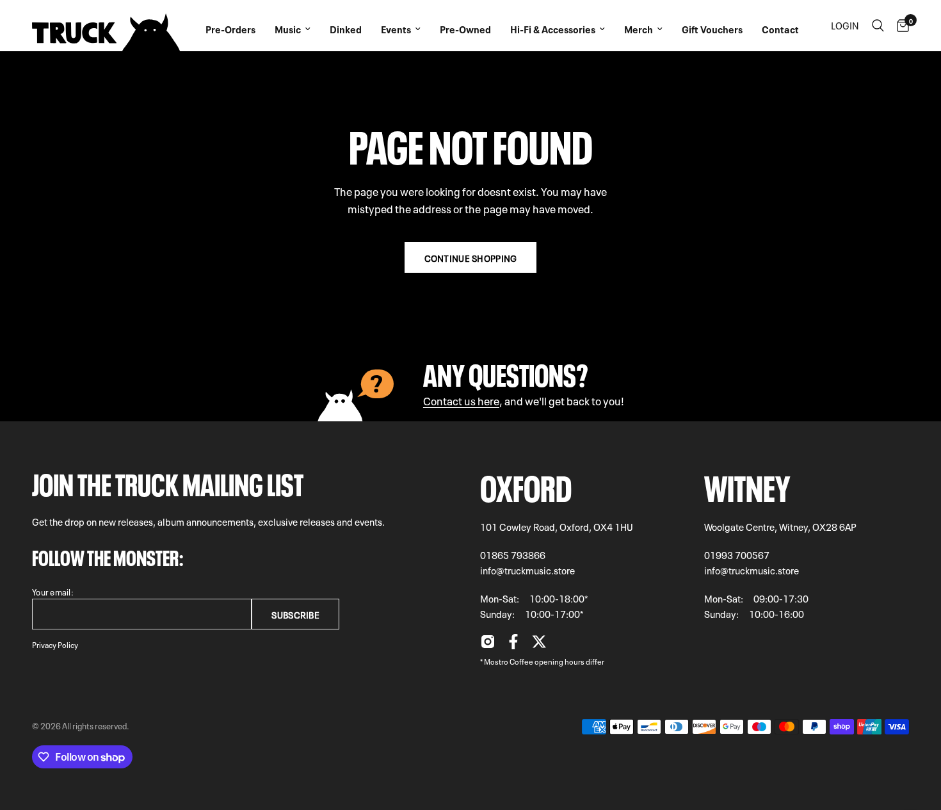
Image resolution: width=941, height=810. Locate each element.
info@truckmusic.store (527, 570)
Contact (780, 29)
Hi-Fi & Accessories (552, 29)
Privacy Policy (55, 644)
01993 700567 (736, 554)
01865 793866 (512, 554)
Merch (638, 29)
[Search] (877, 25)
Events (396, 29)
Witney (747, 484)
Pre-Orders (230, 29)
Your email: (53, 591)
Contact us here (461, 400)
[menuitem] (230, 25)
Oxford (526, 484)
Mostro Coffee (508, 661)
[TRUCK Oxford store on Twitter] (539, 645)
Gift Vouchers (712, 29)
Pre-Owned (465, 29)
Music (288, 29)
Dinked (346, 29)
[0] (899, 25)
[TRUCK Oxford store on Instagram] (487, 645)
